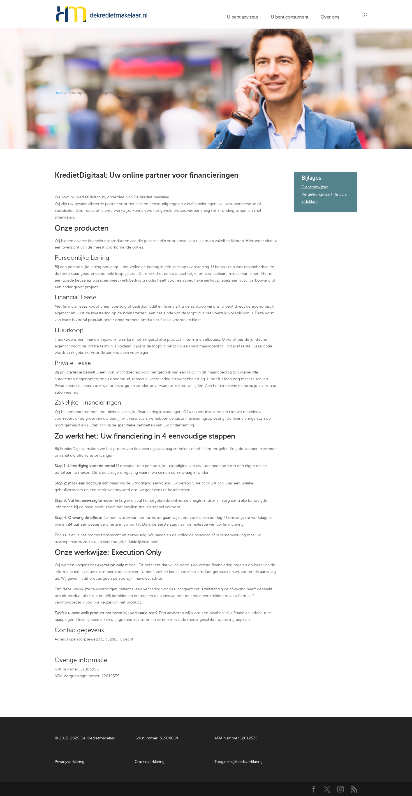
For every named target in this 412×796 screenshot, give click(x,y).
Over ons (330, 17)
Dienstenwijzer (315, 187)
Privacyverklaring (69, 762)
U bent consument (289, 17)
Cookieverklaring (150, 762)
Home (59, 93)
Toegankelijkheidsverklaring (238, 762)
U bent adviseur (242, 17)
